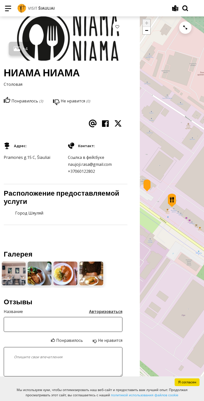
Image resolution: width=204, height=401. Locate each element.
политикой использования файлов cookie (144, 395)
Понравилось (69, 340)
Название (13, 311)
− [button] (146, 30)
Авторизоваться (105, 311)
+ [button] (146, 23)
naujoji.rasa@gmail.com (90, 164)
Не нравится (110, 340)
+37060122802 (81, 171)
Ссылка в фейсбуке (86, 157)
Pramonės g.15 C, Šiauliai (27, 157)
